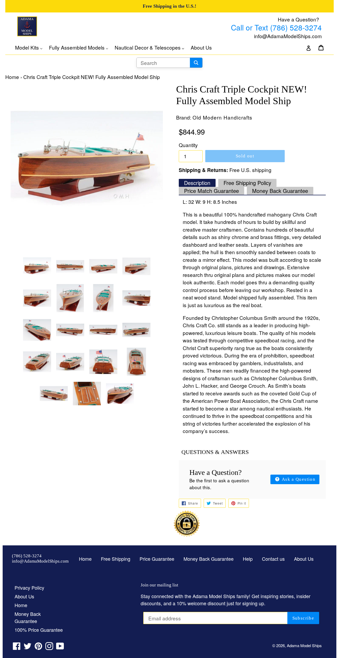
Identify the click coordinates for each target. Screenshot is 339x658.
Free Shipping (115, 558)
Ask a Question (298, 479)
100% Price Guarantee (39, 629)
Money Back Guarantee (280, 191)
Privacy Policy (29, 587)
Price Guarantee (157, 558)
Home (12, 76)
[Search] (196, 63)
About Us (304, 558)
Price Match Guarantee (211, 191)
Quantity (188, 144)
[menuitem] (31, 47)
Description (197, 183)
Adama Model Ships (304, 645)
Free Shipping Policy (247, 183)
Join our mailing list (159, 585)
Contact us (273, 558)
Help (248, 558)
